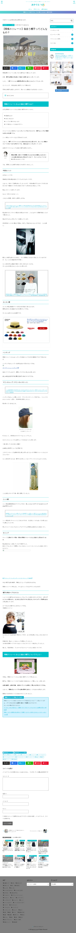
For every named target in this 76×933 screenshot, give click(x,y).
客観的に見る (21, 912)
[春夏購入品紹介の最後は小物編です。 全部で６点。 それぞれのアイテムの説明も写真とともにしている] (67, 79)
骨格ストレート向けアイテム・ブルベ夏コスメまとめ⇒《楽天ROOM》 (38, 12)
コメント (6, 776)
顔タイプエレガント (8, 919)
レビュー (15, 909)
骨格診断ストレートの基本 (8, 25)
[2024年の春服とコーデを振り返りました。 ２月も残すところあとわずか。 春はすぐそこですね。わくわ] (55, 67)
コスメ (13, 897)
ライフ (53, 43)
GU (12, 885)
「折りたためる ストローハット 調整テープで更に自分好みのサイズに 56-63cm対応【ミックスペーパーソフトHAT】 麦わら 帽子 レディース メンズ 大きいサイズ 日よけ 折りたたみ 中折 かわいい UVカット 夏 (26, 207)
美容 (11, 917)
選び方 (21, 917)
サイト (4, 808)
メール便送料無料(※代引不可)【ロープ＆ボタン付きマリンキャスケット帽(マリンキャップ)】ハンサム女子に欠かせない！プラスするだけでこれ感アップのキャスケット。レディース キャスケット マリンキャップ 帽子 (26, 391)
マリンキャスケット (21, 757)
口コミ (14, 912)
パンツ (22, 900)
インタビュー (54, 30)
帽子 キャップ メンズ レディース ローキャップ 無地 (17, 578)
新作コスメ (16, 914)
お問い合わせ (44, 9)
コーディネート (25, 754)
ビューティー (55, 34)
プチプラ (6, 905)
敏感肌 (10, 914)
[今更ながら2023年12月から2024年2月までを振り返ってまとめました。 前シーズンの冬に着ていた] (67, 67)
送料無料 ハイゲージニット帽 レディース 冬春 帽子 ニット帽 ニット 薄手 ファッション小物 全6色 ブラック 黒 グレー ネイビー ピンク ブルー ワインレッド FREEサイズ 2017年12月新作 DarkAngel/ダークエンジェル (26, 514)
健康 (10, 912)
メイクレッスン (7, 909)
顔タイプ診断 (18, 919)
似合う (37, 757)
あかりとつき (35, 929)
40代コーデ (6, 885)
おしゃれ (18, 754)
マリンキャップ (31, 757)
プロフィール (36, 9)
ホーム (30, 9)
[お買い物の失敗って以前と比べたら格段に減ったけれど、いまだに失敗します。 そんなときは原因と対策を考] (55, 79)
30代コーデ (11, 754)
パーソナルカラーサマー (9, 757)
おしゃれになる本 (18, 890)
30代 (5, 754)
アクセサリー (7, 895)
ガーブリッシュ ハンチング (10, 368)
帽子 (42, 757)
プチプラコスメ (14, 905)
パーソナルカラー (41, 754)
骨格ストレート (7, 759)
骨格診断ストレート (8, 752)
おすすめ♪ (6, 892)
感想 (5, 914)
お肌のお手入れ (14, 892)
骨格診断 (15, 759)
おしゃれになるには (8, 890)
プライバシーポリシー (38, 926)
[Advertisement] (26, 733)
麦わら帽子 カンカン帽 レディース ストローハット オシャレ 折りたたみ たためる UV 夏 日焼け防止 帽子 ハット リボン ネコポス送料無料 (37, 320)
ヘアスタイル (7, 907)
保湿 (5, 912)
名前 (5, 793)
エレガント (6, 897)
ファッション (55, 38)
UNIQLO (17, 885)
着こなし (6, 917)
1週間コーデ (6, 883)
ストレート (33, 754)
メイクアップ (15, 907)
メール (5, 801)
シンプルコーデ (7, 900)
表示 (12, 95)
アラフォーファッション (17, 895)
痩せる (23, 914)
